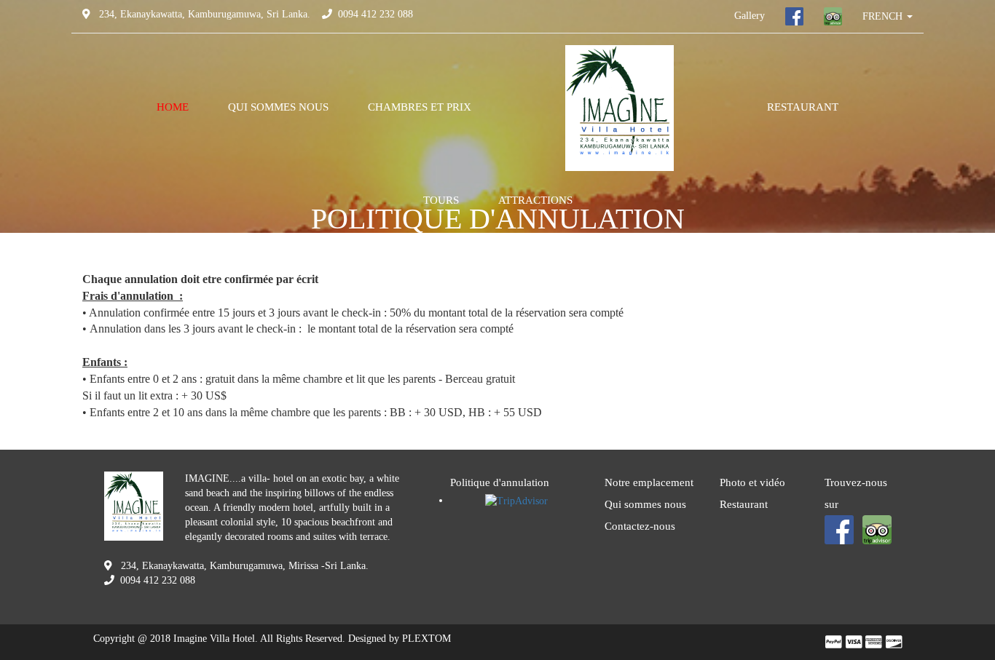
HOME (173, 107)
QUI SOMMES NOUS (278, 107)
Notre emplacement (649, 482)
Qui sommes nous (645, 504)
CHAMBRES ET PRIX (419, 107)
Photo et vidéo (752, 482)
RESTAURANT (802, 107)
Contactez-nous (640, 526)
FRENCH (883, 16)
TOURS (441, 200)
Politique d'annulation (499, 482)
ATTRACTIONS (535, 200)
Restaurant (744, 504)
